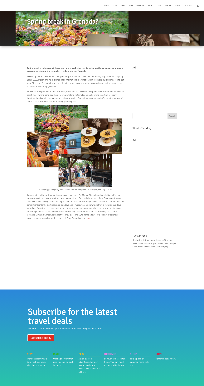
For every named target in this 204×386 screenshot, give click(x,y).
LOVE (159, 354)
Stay (115, 6)
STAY (30, 354)
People (168, 6)
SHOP (133, 354)
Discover (140, 6)
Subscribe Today (41, 338)
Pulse (106, 6)
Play (131, 6)
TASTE (56, 354)
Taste (122, 6)
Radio (177, 6)
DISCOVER (110, 354)
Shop (150, 6)
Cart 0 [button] (190, 6)
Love (159, 6)
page (89, 218)
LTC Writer (36, 27)
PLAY (81, 354)
